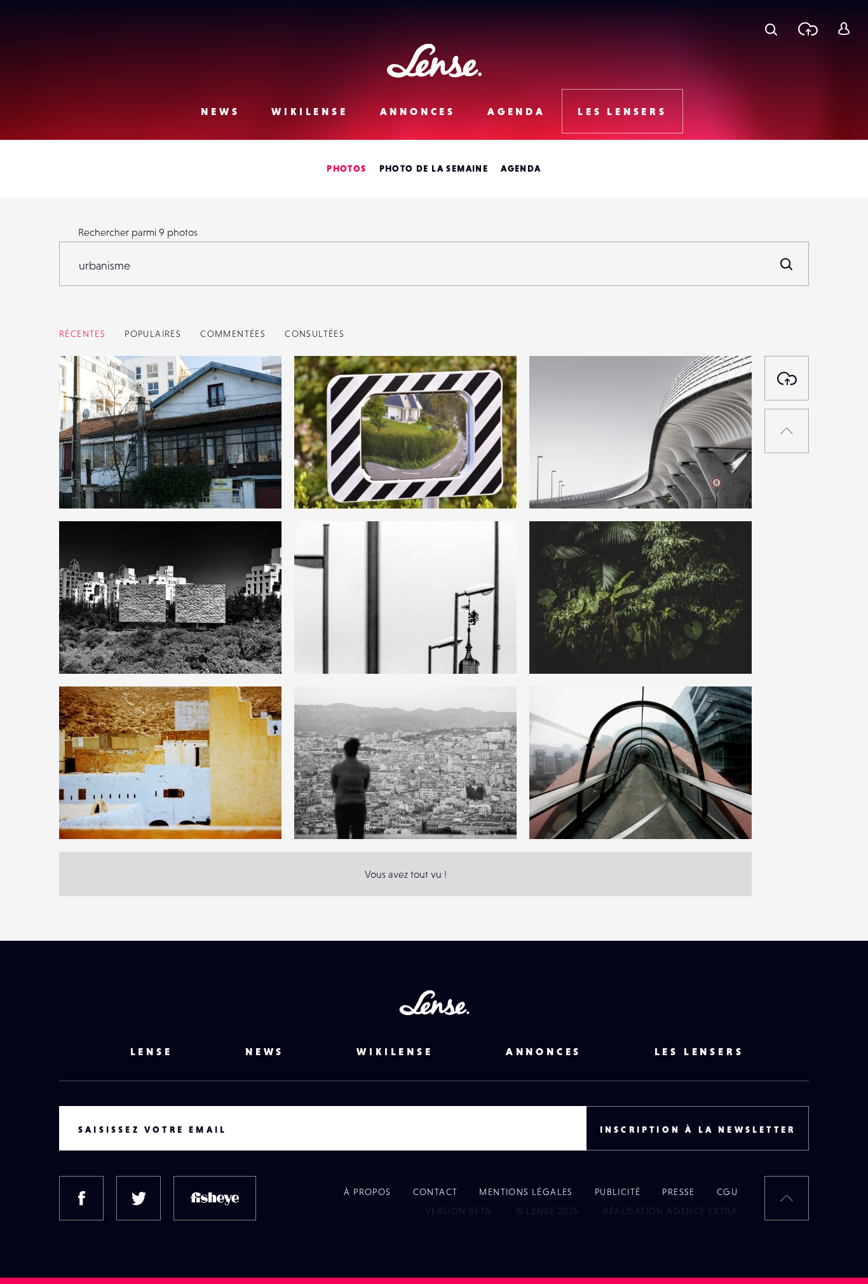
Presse (678, 1192)
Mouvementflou (342, 482)
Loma (84, 482)
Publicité (618, 1192)
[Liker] (253, 391)
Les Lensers (622, 111)
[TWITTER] (138, 1198)
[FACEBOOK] (81, 1198)
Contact (435, 1192)
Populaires (153, 334)
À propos (367, 1192)
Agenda (516, 111)
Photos (346, 168)
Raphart (89, 813)
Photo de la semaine (434, 168)
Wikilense (309, 111)
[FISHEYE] (214, 1198)
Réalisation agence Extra (670, 1211)
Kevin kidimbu (574, 813)
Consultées (314, 334)
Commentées (233, 334)
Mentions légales (526, 1192)
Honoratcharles (576, 647)
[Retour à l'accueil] (434, 61)
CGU (727, 1192)
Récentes (82, 334)
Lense (151, 1051)
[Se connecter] (843, 28)
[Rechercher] (786, 264)
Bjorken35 (564, 482)
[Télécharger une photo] (807, 28)
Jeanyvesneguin (343, 647)
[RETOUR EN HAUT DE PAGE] (786, 431)
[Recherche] (771, 28)
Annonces (418, 111)
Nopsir (86, 647)
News (220, 111)
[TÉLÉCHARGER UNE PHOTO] (786, 378)
